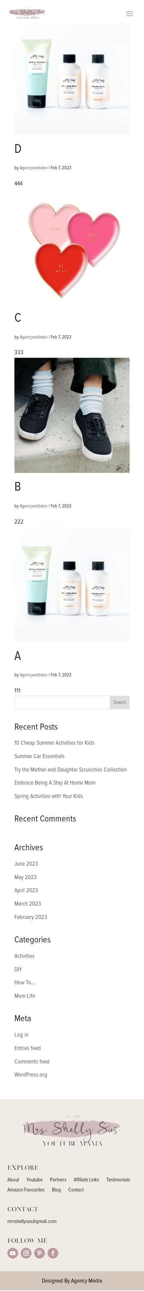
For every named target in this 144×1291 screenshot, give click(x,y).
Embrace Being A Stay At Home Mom (54, 782)
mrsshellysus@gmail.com (32, 1221)
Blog (56, 1190)
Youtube (34, 1180)
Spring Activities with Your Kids (48, 796)
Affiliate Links (86, 1180)
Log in (21, 1034)
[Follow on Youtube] (12, 1253)
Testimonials (118, 1180)
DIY (18, 969)
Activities (24, 956)
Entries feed (27, 1048)
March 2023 (27, 903)
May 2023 (25, 877)
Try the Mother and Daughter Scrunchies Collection (70, 769)
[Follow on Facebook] (53, 1253)
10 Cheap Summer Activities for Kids (54, 742)
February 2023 (30, 917)
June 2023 (26, 863)
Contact (76, 1190)
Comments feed (32, 1061)
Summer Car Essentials (39, 756)
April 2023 (26, 890)
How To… (24, 982)
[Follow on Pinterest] (39, 1253)
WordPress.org (30, 1074)
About (13, 1180)
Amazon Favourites (26, 1190)
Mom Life (24, 995)
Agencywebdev (34, 168)
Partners (58, 1180)
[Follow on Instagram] (26, 1253)
